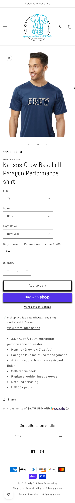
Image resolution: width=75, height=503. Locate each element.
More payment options (37, 306)
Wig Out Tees (35, 483)
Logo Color (10, 225)
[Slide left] (28, 144)
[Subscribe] (60, 436)
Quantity (8, 262)
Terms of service (28, 494)
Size (5, 190)
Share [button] (12, 399)
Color (6, 208)
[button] (5, 26)
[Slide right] (46, 144)
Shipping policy (51, 494)
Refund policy (34, 488)
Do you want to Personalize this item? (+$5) (32, 244)
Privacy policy (54, 488)
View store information (23, 328)
